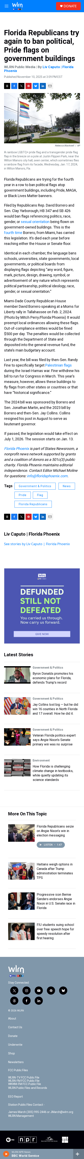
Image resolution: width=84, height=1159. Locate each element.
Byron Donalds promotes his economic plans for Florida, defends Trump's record (53, 678)
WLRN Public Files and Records (27, 1087)
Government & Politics (35, 486)
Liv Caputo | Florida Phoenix (32, 534)
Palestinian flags (58, 365)
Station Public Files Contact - (26, 1104)
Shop (11, 1053)
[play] (6, 1154)
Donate (13, 1036)
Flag (40, 495)
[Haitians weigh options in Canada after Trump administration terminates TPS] (21, 871)
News (67, 486)
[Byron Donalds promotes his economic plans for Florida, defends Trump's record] (17, 675)
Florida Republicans (33, 504)
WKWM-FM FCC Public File (24, 1084)
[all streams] (78, 1154)
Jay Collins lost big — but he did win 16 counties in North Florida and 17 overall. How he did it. (55, 709)
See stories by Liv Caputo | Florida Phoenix (37, 544)
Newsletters (16, 1062)
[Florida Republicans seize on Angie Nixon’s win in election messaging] (21, 833)
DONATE (70, 6)
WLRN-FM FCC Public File (24, 1080)
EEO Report (15, 1096)
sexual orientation (35, 222)
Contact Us (15, 1027)
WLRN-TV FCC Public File (23, 1077)
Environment (41, 760)
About (12, 1018)
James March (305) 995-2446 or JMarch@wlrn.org (40, 1112)
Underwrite (15, 1044)
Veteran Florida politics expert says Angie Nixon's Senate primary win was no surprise (54, 739)
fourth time (13, 233)
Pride (23, 495)
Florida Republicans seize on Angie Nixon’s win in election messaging (55, 830)
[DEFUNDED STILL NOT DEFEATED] (42, 605)
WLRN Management (21, 1115)
